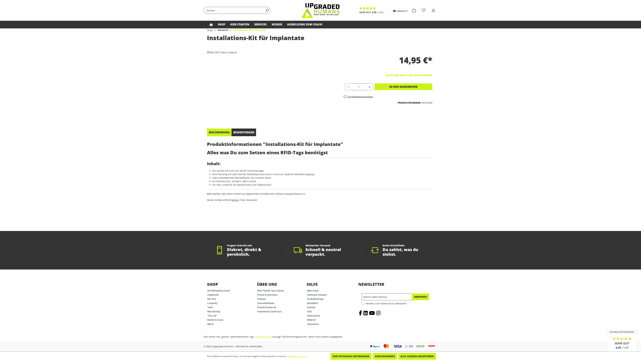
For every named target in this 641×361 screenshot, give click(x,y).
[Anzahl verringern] (348, 86)
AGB (309, 311)
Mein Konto (313, 290)
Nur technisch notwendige (351, 356)
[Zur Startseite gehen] (320, 10)
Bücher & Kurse (215, 320)
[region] (272, 87)
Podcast (261, 299)
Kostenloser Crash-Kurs (269, 311)
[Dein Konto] (433, 10)
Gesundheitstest (265, 303)
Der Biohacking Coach (218, 290)
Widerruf (311, 320)
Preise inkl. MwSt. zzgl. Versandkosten (409, 75)
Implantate (213, 294)
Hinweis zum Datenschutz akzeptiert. (386, 303)
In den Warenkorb (403, 87)
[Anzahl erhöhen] (369, 86)
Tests (210, 307)
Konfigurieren (385, 356)
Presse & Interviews (267, 294)
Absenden (420, 296)
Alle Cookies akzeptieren (417, 356)
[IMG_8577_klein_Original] (272, 87)
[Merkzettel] (424, 10)
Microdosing (213, 311)
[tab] (219, 132)
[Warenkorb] (414, 10)
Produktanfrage (315, 299)
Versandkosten (263, 336)
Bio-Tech (211, 299)
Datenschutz (313, 315)
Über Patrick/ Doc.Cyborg (270, 290)
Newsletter (312, 303)
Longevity (212, 303)
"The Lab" (212, 315)
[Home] (211, 24)
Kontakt (311, 307)
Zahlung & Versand (317, 294)
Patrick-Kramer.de (266, 307)
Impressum (313, 324)
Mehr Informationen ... (297, 356)
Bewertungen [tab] (243, 132)
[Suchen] (267, 10)
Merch (210, 324)
